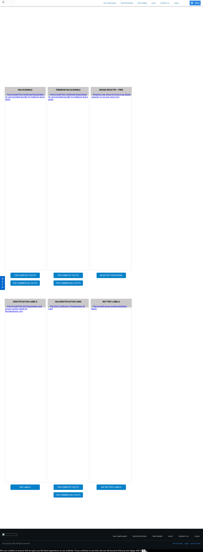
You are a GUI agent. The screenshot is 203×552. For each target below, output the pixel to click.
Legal (187, 543)
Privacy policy (178, 543)
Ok (144, 551)
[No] (146, 551)
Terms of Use (195, 543)
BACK (2, 283)
